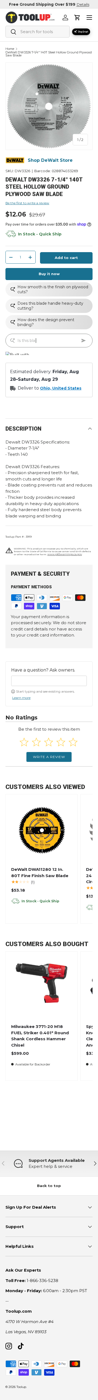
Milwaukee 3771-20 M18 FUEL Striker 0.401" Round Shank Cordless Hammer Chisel (40, 1036)
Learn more (21, 698)
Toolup (21, 1387)
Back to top (49, 1185)
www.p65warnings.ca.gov (64, 554)
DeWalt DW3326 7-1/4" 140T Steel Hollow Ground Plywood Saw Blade (48, 54)
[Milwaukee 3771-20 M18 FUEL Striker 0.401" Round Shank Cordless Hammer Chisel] (41, 987)
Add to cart (66, 257)
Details (82, 4)
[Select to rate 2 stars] (36, 742)
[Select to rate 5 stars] (73, 742)
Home (9, 48)
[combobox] (37, 32)
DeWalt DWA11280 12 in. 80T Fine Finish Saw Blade (39, 872)
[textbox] (49, 681)
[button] (77, 17)
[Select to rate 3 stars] (48, 742)
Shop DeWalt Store (50, 160)
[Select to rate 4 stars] (60, 742)
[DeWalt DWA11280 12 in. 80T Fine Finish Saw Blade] (41, 830)
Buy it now (49, 274)
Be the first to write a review (27, 203)
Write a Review (49, 757)
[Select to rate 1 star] (24, 742)
